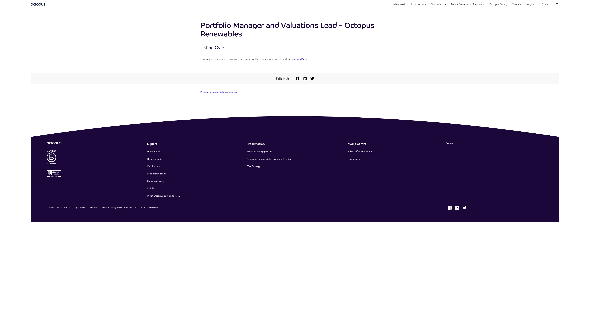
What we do (399, 4)
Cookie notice (152, 207)
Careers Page (299, 59)
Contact (546, 4)
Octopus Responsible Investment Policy (269, 159)
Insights (151, 188)
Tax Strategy (254, 166)
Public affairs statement (360, 151)
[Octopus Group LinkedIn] (305, 78)
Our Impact (153, 166)
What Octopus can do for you (163, 196)
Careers (516, 4)
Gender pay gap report (260, 151)
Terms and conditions (98, 207)
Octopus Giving (498, 4)
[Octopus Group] (38, 4)
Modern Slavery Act (134, 207)
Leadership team (156, 173)
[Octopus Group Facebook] (297, 78)
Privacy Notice (116, 207)
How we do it (418, 4)
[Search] (557, 4)
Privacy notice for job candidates (218, 92)
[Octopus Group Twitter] (312, 78)
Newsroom (354, 159)
